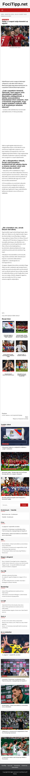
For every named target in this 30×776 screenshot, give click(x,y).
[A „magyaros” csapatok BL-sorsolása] (15, 643)
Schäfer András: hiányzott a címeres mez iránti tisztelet (15, 563)
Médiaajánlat (17, 765)
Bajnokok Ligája (5, 651)
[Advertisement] (15, 65)
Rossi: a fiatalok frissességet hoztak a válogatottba (14, 561)
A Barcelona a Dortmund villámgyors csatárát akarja (14, 594)
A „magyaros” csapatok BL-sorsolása (10, 526)
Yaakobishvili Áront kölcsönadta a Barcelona (12, 605)
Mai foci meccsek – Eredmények (10, 514)
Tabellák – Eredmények (7, 517)
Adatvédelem (15, 767)
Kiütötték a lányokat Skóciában (9, 575)
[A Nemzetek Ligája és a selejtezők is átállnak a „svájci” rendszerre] (15, 436)
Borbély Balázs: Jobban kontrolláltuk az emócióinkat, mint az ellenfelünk (15, 534)
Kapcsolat (10, 765)
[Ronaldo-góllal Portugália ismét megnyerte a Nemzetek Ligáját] (15, 486)
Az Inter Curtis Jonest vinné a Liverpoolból (12, 620)
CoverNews (21, 772)
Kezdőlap (4, 765)
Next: (20, 417)
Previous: (12, 414)
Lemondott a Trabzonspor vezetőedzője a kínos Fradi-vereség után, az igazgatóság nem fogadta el (14, 530)
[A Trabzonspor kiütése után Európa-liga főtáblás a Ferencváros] (15, 746)
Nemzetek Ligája (5, 19)
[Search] (27, 10)
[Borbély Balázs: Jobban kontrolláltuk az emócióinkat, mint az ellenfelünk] (15, 694)
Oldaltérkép (24, 765)
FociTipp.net (15, 4)
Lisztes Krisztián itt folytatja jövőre (10, 596)
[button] (2, 10)
